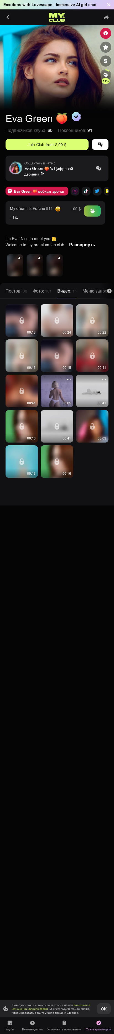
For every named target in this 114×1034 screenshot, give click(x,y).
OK (104, 1009)
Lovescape (42, 4)
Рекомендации (32, 1029)
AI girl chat (86, 4)
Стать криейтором (99, 1029)
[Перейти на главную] (57, 17)
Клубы (10, 1029)
